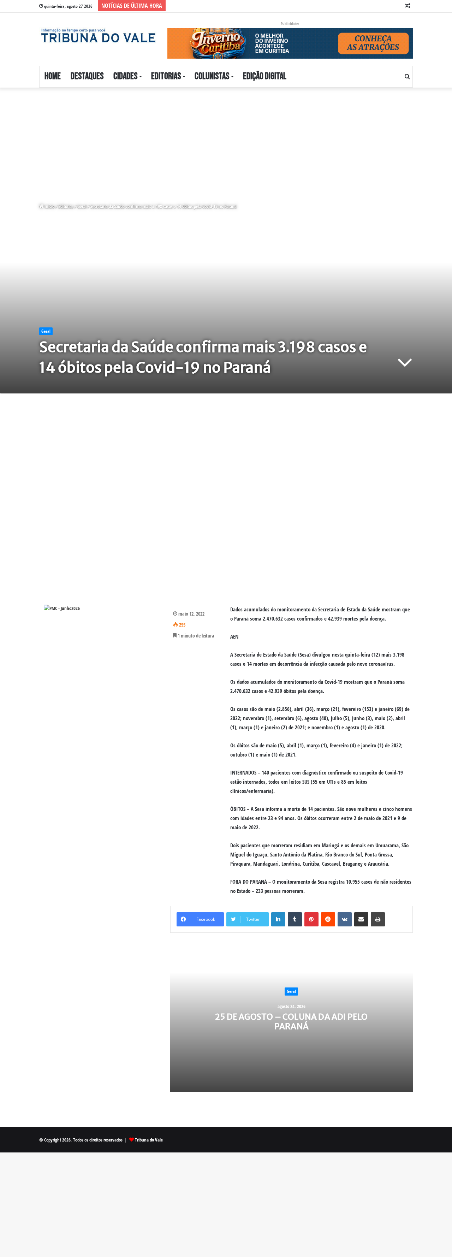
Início (48, 206)
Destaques (87, 76)
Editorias (166, 76)
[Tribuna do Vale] (98, 36)
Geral (82, 206)
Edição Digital (264, 76)
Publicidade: (290, 23)
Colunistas (212, 76)
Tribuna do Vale (149, 1140)
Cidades (125, 76)
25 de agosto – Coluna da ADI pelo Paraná (291, 1021)
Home (52, 76)
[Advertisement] (212, 139)
